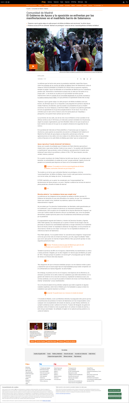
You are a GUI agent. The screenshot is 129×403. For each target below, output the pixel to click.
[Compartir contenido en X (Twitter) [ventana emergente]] (81, 78)
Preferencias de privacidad (115, 397)
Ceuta (48, 353)
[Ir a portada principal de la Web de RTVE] (32, 364)
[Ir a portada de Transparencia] (86, 364)
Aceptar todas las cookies (114, 390)
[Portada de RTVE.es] (43, 2)
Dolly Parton (92, 353)
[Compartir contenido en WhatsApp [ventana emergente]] (87, 78)
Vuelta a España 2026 (39, 353)
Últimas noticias (68, 356)
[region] (64, 394)
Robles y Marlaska (57, 353)
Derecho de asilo (68, 353)
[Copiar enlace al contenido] (90, 78)
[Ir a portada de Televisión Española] (46, 364)
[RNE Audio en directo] (9, 2)
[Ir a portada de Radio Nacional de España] (60, 364)
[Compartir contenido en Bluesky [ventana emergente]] (84, 78)
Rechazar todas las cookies (115, 394)
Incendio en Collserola (81, 353)
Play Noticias (77, 356)
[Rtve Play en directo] (6, 2)
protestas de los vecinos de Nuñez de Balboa (57, 85)
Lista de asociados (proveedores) (63, 393)
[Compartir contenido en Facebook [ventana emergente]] (77, 78)
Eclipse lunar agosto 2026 (55, 356)
